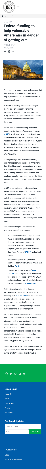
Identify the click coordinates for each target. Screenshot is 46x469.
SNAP (6, 134)
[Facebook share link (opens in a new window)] (9, 51)
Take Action (9, 403)
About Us (8, 394)
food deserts (30, 283)
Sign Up (35, 432)
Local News (12, 16)
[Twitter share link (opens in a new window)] (5, 51)
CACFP (28, 252)
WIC (17, 266)
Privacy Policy (11, 450)
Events (7, 408)
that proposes (22, 296)
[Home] (3, 16)
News (7, 399)
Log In (7, 455)
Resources (9, 413)
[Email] (13, 51)
